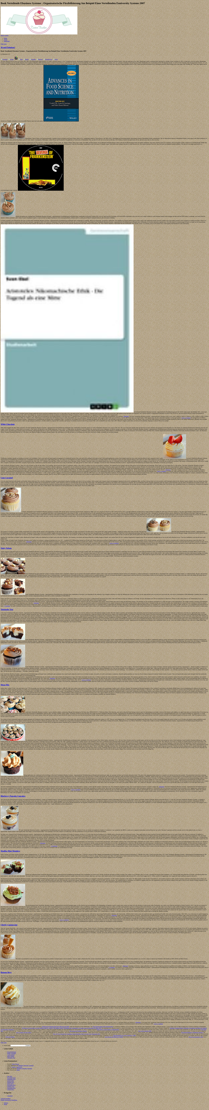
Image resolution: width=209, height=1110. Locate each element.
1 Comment (7, 606)
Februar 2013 (10, 1082)
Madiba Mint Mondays (10, 851)
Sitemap (6, 1103)
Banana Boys (6, 972)
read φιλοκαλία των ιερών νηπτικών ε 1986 (124, 1035)
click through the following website (114, 1037)
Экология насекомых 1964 (195, 1037)
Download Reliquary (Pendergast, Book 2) (192, 1032)
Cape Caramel (7, 478)
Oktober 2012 (10, 1086)
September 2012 (11, 1088)
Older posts (4, 44)
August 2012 (10, 1089)
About (5, 39)
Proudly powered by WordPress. (9, 1100)
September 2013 (11, 1079)
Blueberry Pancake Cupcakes (13, 796)
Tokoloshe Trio (7, 609)
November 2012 (11, 1085)
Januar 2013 (10, 1083)
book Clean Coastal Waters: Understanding (108, 1029)
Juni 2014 (9, 1076)
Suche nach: (7, 1045)
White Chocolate (8, 424)
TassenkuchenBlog (5, 1098)
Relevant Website (10, 1037)
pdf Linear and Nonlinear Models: (78, 1031)
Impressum (7, 41)
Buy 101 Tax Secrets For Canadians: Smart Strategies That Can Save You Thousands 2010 (76, 1034)
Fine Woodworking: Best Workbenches (103, 1026)
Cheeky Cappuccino (9, 925)
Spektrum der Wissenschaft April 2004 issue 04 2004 (55, 1026)
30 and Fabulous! (8, 47)
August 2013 (10, 1080)
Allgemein (126, 416)
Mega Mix (5, 685)
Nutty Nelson (6, 548)
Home (5, 38)
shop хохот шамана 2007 (145, 1031)
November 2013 (11, 1077)
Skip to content (4, 35)
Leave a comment (186, 418)
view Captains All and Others (23, 1032)
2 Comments (54, 846)
